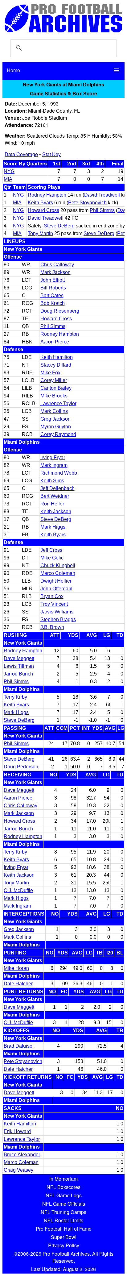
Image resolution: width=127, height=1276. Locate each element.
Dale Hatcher (18, 983)
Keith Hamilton (56, 357)
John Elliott (52, 280)
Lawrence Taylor (58, 403)
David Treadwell (102, 194)
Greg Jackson (55, 419)
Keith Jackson (55, 511)
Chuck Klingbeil (57, 565)
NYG (9, 171)
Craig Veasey (18, 1170)
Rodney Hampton (47, 194)
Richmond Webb (58, 473)
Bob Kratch (52, 303)
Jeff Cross (51, 550)
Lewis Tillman (19, 666)
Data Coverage (21, 154)
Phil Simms (102, 210)
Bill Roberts (53, 287)
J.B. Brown (52, 627)
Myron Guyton (55, 426)
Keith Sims (52, 480)
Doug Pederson (21, 766)
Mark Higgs (52, 527)
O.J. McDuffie (18, 890)
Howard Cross (43, 210)
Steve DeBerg (59, 225)
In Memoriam (63, 1178)
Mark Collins (54, 411)
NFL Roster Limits (63, 1220)
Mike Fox (50, 372)
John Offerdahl (56, 588)
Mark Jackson (55, 272)
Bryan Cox (51, 596)
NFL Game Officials (63, 1203)
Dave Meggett (19, 658)
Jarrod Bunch (18, 673)
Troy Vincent (54, 604)
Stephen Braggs (58, 619)
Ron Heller (52, 503)
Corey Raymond (58, 434)
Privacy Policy (63, 1245)
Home (13, 70)
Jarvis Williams (56, 611)
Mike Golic (51, 557)
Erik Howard (17, 1131)
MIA (8, 179)
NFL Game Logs (64, 1195)
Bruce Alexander (22, 1154)
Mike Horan (16, 968)
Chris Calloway (57, 264)
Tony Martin (40, 233)
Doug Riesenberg (59, 311)
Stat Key (51, 154)
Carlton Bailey (56, 388)
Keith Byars (40, 202)
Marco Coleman (57, 573)
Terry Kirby (15, 697)
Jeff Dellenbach (57, 488)
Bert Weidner (54, 496)
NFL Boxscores (63, 1187)
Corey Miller (53, 380)
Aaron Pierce (54, 341)
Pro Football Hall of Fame (64, 1228)
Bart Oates (51, 295)
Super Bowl (63, 1237)
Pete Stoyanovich (87, 202)
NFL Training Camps (63, 1212)
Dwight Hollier (56, 581)
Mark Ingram (54, 465)
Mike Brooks (54, 395)
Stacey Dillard (55, 365)
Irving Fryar (52, 457)
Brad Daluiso (18, 1046)
